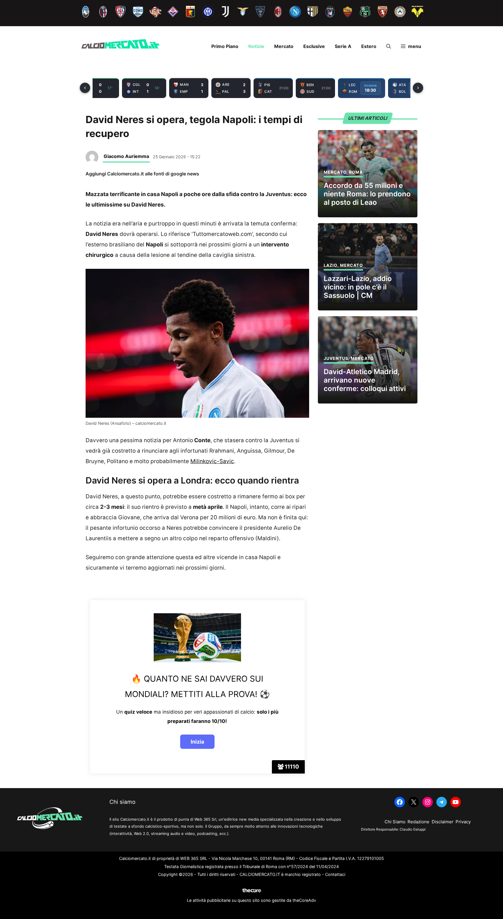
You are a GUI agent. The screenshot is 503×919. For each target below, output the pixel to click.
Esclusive (314, 46)
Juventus (336, 358)
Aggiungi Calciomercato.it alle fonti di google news (142, 174)
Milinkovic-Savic (212, 461)
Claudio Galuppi (413, 829)
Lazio (330, 265)
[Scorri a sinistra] (85, 88)
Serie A (343, 46)
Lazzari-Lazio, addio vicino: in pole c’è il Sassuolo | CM (358, 287)
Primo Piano (224, 46)
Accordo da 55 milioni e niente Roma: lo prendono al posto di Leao (367, 194)
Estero (368, 46)
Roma (356, 172)
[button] (388, 46)
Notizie (256, 46)
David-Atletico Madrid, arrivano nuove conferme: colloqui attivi (365, 380)
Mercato (283, 46)
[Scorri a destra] (418, 88)
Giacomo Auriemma (126, 156)
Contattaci (335, 874)
